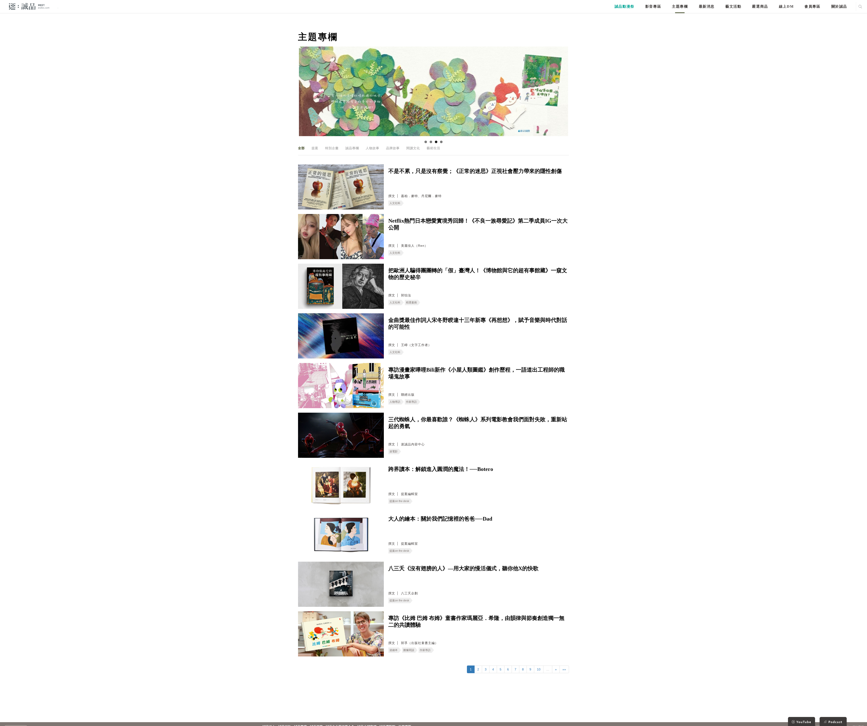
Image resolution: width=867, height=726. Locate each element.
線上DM (786, 6)
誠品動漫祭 (624, 6)
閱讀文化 (413, 148)
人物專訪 (394, 401)
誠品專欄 (352, 148)
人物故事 (372, 148)
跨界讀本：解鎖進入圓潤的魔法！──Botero (440, 469)
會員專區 (812, 6)
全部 (301, 148)
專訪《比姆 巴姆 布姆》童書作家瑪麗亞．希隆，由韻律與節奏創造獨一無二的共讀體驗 (476, 621)
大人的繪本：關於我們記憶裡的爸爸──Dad (440, 519)
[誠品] (29, 6)
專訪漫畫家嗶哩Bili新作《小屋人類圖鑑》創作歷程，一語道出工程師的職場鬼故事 (476, 373)
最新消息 (707, 6)
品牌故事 (393, 148)
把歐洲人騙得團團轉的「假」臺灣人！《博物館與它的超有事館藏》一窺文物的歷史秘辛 (477, 274)
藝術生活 (433, 148)
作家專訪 (411, 401)
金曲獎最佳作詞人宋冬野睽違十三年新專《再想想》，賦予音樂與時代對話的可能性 (477, 323)
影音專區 (653, 6)
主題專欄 (680, 6)
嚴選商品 (760, 6)
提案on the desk (399, 501)
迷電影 (393, 451)
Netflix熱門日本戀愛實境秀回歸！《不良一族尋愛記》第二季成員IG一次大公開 (478, 224)
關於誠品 (839, 6)
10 (539, 669)
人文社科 (394, 203)
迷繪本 (393, 650)
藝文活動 (733, 6)
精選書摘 (411, 302)
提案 (315, 148)
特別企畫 (332, 148)
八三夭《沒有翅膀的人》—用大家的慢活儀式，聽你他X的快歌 (463, 568)
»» (564, 669)
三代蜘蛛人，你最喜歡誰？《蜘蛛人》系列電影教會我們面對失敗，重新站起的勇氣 (477, 423)
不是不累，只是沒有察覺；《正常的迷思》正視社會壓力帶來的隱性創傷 (475, 171)
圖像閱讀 (408, 650)
